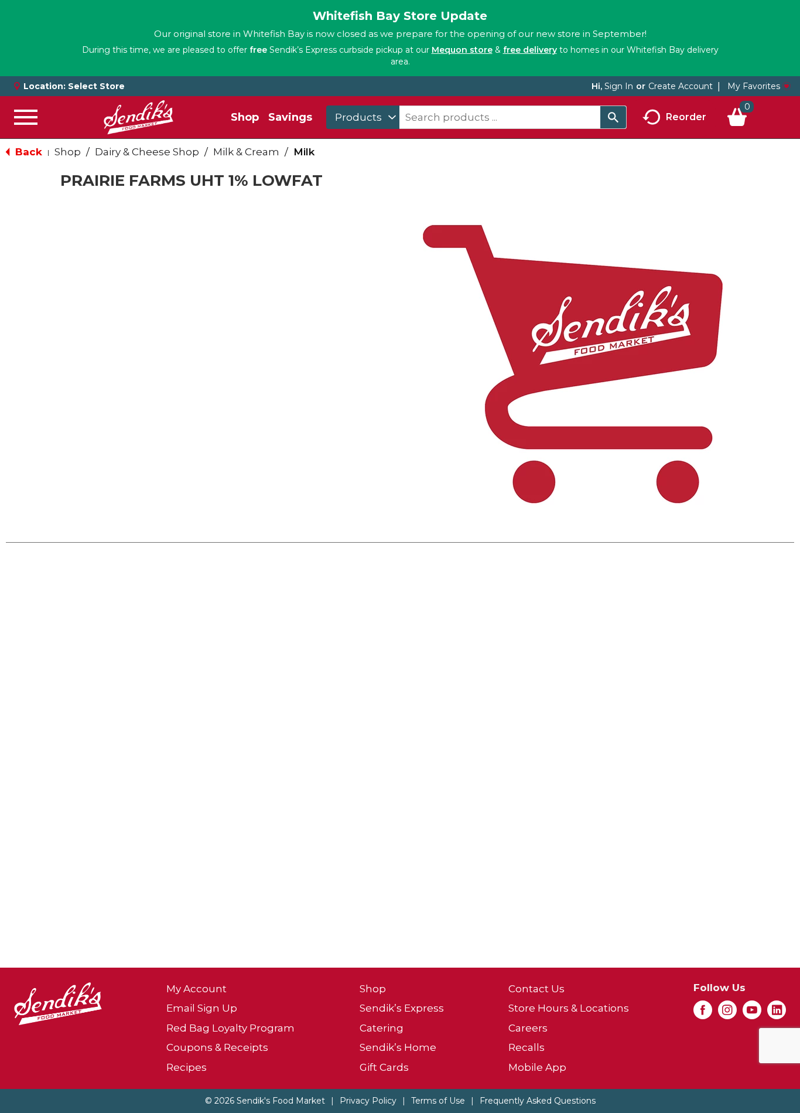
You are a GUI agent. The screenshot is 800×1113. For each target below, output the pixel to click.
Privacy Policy (368, 1100)
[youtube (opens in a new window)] (752, 1013)
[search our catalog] (613, 117)
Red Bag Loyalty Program (230, 1028)
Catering (382, 1028)
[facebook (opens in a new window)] (702, 1013)
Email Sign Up (201, 1008)
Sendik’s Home (398, 1047)
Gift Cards (384, 1067)
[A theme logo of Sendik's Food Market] (138, 117)
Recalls (526, 1047)
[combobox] (362, 117)
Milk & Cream (246, 152)
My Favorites (753, 86)
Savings (290, 117)
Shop (245, 117)
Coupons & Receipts (217, 1047)
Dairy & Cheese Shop (147, 152)
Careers (528, 1028)
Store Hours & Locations (568, 1008)
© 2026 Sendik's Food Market (265, 1100)
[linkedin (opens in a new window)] (776, 1013)
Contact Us (536, 989)
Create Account (680, 86)
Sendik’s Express (402, 1008)
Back (27, 152)
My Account (196, 989)
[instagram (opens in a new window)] (727, 1013)
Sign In (618, 86)
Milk (303, 152)
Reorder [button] (686, 116)
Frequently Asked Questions (538, 1100)
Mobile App (537, 1067)
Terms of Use (438, 1100)
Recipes (186, 1067)
